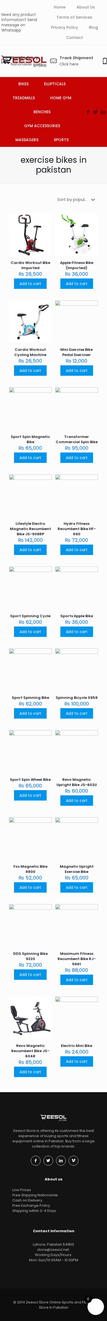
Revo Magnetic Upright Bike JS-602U (77, 782)
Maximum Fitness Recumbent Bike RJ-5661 (77, 959)
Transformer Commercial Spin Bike (77, 439)
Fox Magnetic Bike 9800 (30, 869)
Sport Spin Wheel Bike (30, 779)
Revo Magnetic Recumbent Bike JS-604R (30, 1051)
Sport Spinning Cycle (30, 616)
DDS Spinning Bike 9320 (30, 956)
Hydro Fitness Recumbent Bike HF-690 (77, 529)
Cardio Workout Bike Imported (30, 265)
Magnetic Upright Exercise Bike (77, 869)
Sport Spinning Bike (30, 697)
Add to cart (30, 283)
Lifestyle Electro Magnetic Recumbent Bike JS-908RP (30, 529)
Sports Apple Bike (76, 616)
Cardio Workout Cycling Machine (30, 352)
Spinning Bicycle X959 (77, 697)
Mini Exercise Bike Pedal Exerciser (76, 352)
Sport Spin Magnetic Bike (30, 439)
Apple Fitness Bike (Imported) (76, 265)
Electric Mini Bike (76, 1045)
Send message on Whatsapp (19, 25)
